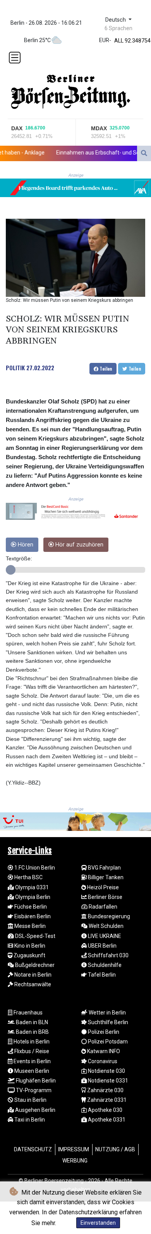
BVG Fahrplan (104, 868)
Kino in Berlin (29, 946)
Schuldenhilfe (104, 965)
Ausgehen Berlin (34, 1110)
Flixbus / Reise (31, 1051)
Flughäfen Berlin (35, 1080)
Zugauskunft (28, 955)
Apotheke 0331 (106, 1120)
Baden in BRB (32, 1032)
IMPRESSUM (73, 1149)
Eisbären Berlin (32, 916)
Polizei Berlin (103, 1032)
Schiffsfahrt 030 (108, 955)
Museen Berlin (31, 1071)
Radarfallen (102, 907)
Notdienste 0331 (107, 1080)
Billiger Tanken (105, 877)
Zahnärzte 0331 (106, 1100)
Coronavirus (102, 1061)
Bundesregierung (108, 916)
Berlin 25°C (37, 40)
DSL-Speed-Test (34, 936)
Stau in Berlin (29, 1100)
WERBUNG (75, 1160)
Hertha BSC (28, 877)
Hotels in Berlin (31, 1041)
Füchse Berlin (30, 907)
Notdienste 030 (106, 1071)
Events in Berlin (31, 1061)
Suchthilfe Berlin (107, 1022)
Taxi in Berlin (29, 1120)
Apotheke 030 (104, 1110)
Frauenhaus (27, 1012)
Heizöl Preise (102, 887)
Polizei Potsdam (107, 1041)
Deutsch (116, 20)
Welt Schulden (106, 926)
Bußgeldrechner (34, 965)
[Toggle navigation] (15, 57)
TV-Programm (33, 1090)
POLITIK (15, 367)
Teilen (105, 368)
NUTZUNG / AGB (115, 1149)
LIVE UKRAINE (104, 936)
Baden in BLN (31, 1022)
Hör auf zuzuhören (78, 544)
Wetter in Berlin (107, 1012)
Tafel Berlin (101, 975)
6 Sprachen (118, 28)
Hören (24, 544)
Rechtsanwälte (32, 984)
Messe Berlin (29, 926)
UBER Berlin (102, 946)
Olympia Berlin (32, 897)
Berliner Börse (104, 897)
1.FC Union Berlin (34, 868)
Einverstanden (98, 1223)
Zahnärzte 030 (105, 1090)
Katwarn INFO (103, 1051)
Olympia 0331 (31, 887)
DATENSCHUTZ (33, 1149)
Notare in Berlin (32, 975)
